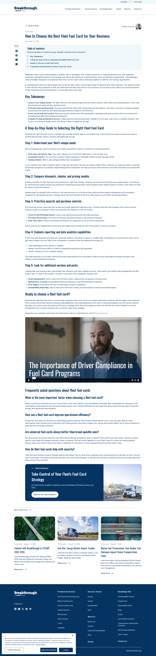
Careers (90, 626)
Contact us (122, 641)
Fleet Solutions (63, 619)
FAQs (89, 635)
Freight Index (122, 601)
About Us (127, 9)
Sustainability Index (125, 605)
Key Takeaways (36, 56)
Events (118, 9)
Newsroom (92, 622)
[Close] (72, 635)
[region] (39, 643)
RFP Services (62, 614)
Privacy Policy (40, 644)
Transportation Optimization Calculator (128, 624)
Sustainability (93, 605)
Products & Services (66, 592)
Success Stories (91, 9)
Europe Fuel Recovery (65, 605)
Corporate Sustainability (96, 630)
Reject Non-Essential (48, 650)
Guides (120, 614)
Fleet (89, 610)
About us (91, 617)
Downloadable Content (126, 597)
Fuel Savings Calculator (126, 619)
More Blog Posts (21, 510)
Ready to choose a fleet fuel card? (44, 63)
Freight (90, 601)
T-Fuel (60, 623)
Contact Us (138, 9)
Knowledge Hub (124, 592)
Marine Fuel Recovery (65, 601)
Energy (90, 597)
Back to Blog (33, 26)
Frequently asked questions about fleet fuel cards (51, 67)
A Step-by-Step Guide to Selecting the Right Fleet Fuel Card (54, 60)
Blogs (120, 610)
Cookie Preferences (14, 650)
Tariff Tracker (123, 634)
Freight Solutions (64, 610)
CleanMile (61, 628)
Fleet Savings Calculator (126, 630)
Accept (65, 650)
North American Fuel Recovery (68, 597)
